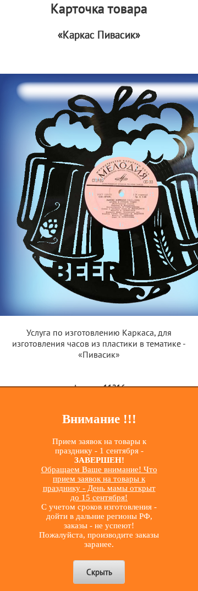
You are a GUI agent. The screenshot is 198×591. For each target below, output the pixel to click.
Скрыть (99, 572)
